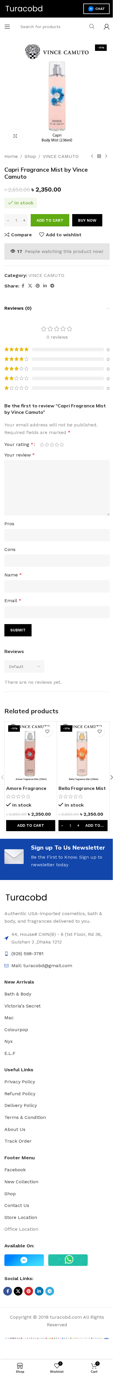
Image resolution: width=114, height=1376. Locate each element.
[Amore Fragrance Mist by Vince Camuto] (30, 752)
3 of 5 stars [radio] (51, 444)
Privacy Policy (19, 1081)
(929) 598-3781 (27, 953)
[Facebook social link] (22, 286)
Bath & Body (17, 994)
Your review (19, 455)
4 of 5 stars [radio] (56, 444)
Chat (100, 9)
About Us (14, 1129)
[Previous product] (92, 156)
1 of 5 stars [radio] (41, 444)
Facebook (15, 1169)
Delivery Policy (20, 1105)
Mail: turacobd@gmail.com (41, 965)
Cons (9, 549)
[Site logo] (24, 8)
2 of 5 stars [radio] (46, 444)
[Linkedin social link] (45, 286)
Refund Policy (19, 1093)
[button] (30, 825)
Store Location (20, 1217)
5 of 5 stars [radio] (61, 444)
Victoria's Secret (22, 1006)
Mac (9, 1017)
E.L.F (9, 1053)
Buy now (87, 220)
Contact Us (16, 1205)
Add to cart (50, 220)
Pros (9, 523)
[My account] (107, 26)
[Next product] (106, 156)
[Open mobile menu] (7, 26)
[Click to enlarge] (15, 135)
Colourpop (16, 1029)
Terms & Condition (25, 1117)
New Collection (21, 1181)
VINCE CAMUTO (61, 156)
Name (13, 575)
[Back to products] (99, 156)
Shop (30, 156)
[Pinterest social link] (38, 286)
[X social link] (30, 286)
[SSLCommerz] (57, 1338)
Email (12, 600)
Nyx (8, 1041)
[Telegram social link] (52, 286)
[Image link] (26, 897)
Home (11, 156)
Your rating (18, 444)
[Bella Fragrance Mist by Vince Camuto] (83, 752)
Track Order (18, 1141)
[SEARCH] (92, 26)
